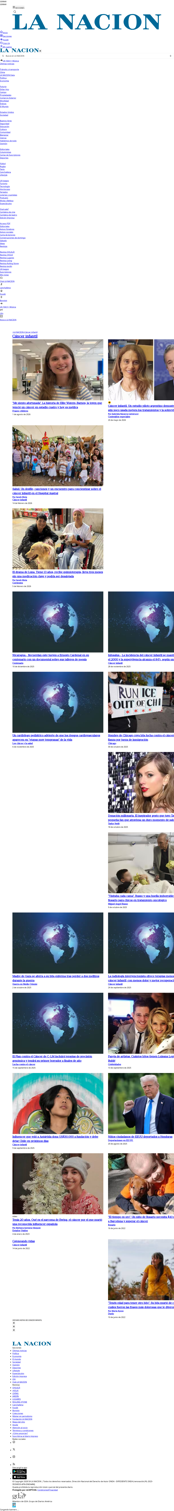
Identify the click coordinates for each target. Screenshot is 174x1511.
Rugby (3, 166)
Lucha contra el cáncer (23, 1064)
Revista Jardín (6, 266)
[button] (87, 184)
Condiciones (42, 1490)
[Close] (13, 1323)
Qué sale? (4, 209)
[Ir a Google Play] (19, 1473)
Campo (3, 92)
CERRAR (3, 1)
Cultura (3, 129)
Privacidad (53, 1490)
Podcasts (4, 198)
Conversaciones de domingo (13, 237)
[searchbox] (86, 55)
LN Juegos (4, 180)
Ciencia (3, 138)
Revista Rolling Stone (9, 263)
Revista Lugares (7, 257)
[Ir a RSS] (13, 1464)
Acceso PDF (5, 223)
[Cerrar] (40, 51)
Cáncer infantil (30, 332)
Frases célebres (20, 411)
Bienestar (4, 135)
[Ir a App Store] (19, 1478)
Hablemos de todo (8, 140)
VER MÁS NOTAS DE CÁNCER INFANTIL (27, 1320)
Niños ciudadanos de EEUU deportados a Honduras (140, 1136)
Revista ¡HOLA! (6, 255)
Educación (4, 126)
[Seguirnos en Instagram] (13, 1457)
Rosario (111, 1225)
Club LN (6, 43)
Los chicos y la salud (22, 743)
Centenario (17, 663)
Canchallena (5, 172)
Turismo (3, 183)
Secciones (7, 36)
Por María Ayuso (116, 1311)
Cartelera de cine (7, 212)
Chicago (112, 743)
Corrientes (17, 583)
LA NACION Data (7, 75)
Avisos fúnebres (7, 229)
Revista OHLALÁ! (7, 252)
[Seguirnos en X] (13, 1450)
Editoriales (4, 149)
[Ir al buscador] (14, 11)
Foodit (6, 40)
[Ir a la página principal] (87, 29)
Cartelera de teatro (8, 215)
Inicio (5, 32)
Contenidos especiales (119, 417)
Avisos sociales (6, 232)
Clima (2, 72)
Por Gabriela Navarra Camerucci (123, 414)
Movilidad (4, 101)
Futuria (3, 86)
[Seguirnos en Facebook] (13, 1442)
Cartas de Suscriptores (10, 155)
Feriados (4, 192)
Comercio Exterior (8, 98)
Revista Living (6, 260)
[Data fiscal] (14, 1506)
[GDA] (19, 1498)
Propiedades (5, 95)
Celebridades (114, 1064)
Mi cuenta (7, 47)
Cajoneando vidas (23, 1241)
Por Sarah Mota (19, 497)
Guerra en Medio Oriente (24, 984)
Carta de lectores (7, 235)
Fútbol (3, 163)
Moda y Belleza (6, 200)
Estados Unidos (7, 112)
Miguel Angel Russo (118, 904)
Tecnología (5, 186)
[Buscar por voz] (170, 56)
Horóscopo (5, 189)
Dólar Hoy (4, 89)
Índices (3, 103)
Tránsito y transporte (9, 69)
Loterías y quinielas (8, 195)
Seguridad (4, 123)
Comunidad (5, 132)
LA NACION (17, 332)
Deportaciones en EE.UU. (120, 1140)
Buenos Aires (6, 120)
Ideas (2, 243)
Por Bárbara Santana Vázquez (26, 1227)
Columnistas (5, 152)
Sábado (3, 240)
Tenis (2, 169)
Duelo (111, 1314)
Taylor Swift (114, 824)
